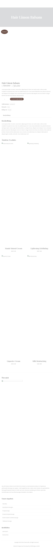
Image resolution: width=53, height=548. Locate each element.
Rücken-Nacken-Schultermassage (10, 517)
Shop (8, 107)
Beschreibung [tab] (6, 115)
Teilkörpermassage (7, 521)
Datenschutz (5, 534)
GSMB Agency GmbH (35, 546)
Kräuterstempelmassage (8, 514)
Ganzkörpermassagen (7, 507)
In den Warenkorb (16, 99)
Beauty (9, 109)
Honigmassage (6, 510)
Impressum (5, 531)
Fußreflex (4, 503)
